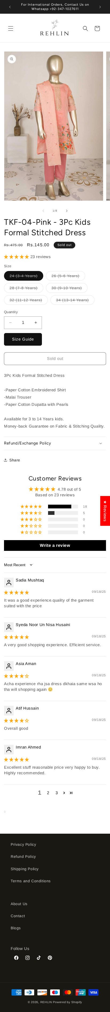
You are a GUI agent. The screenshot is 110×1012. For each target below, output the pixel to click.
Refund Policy (23, 856)
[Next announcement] (100, 7)
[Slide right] (67, 211)
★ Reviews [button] (105, 511)
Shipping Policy (25, 869)
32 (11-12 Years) (29, 301)
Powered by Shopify (67, 1002)
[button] (11, 28)
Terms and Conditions (31, 881)
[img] (16, 592)
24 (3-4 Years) (26, 277)
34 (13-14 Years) (75, 301)
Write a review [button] (55, 545)
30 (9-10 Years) (70, 289)
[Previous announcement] (10, 7)
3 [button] (57, 792)
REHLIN (46, 1002)
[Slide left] (43, 211)
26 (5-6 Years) (68, 277)
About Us (19, 904)
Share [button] (14, 460)
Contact (18, 916)
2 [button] (48, 792)
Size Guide (23, 339)
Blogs (16, 928)
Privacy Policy (23, 844)
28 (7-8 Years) (26, 289)
